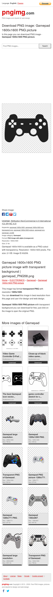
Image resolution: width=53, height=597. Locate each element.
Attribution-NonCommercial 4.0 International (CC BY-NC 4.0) (26, 222)
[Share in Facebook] (3, 214)
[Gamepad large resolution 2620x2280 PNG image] (12, 540)
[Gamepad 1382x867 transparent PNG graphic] (38, 500)
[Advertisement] (26, 77)
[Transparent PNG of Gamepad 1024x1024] (38, 540)
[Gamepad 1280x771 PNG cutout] (12, 500)
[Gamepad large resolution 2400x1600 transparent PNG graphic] (12, 419)
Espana (20, 3)
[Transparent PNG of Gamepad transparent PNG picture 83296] (12, 459)
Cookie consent (37, 576)
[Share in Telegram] (7, 214)
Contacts (6, 579)
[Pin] (10, 214)
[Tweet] (14, 214)
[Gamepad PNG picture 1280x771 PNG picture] (38, 460)
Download (12, 362)
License (13, 576)
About (5, 576)
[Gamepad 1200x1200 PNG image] (38, 419)
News (20, 576)
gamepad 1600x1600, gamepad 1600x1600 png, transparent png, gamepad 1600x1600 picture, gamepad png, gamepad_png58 (23, 230)
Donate (26, 576)
